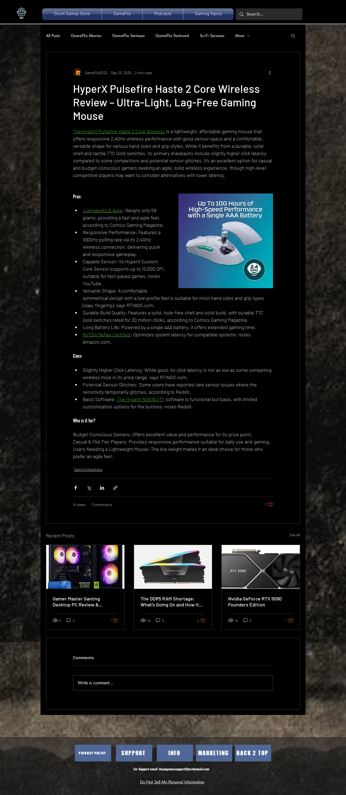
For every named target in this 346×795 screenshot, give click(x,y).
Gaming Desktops (88, 469)
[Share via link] (115, 487)
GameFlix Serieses (128, 35)
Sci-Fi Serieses (212, 35)
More (239, 35)
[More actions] (270, 72)
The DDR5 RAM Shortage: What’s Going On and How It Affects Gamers (170, 601)
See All (295, 535)
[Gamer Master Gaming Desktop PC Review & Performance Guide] (85, 567)
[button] (293, 35)
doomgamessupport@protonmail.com (184, 769)
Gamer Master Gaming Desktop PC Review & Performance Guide (76, 601)
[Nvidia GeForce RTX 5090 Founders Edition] (261, 567)
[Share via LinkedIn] (102, 487)
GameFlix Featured (172, 35)
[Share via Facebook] (75, 487)
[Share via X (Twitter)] (88, 487)
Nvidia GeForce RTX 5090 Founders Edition (255, 601)
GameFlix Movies (86, 35)
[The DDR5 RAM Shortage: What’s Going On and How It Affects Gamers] (173, 567)
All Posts (53, 35)
